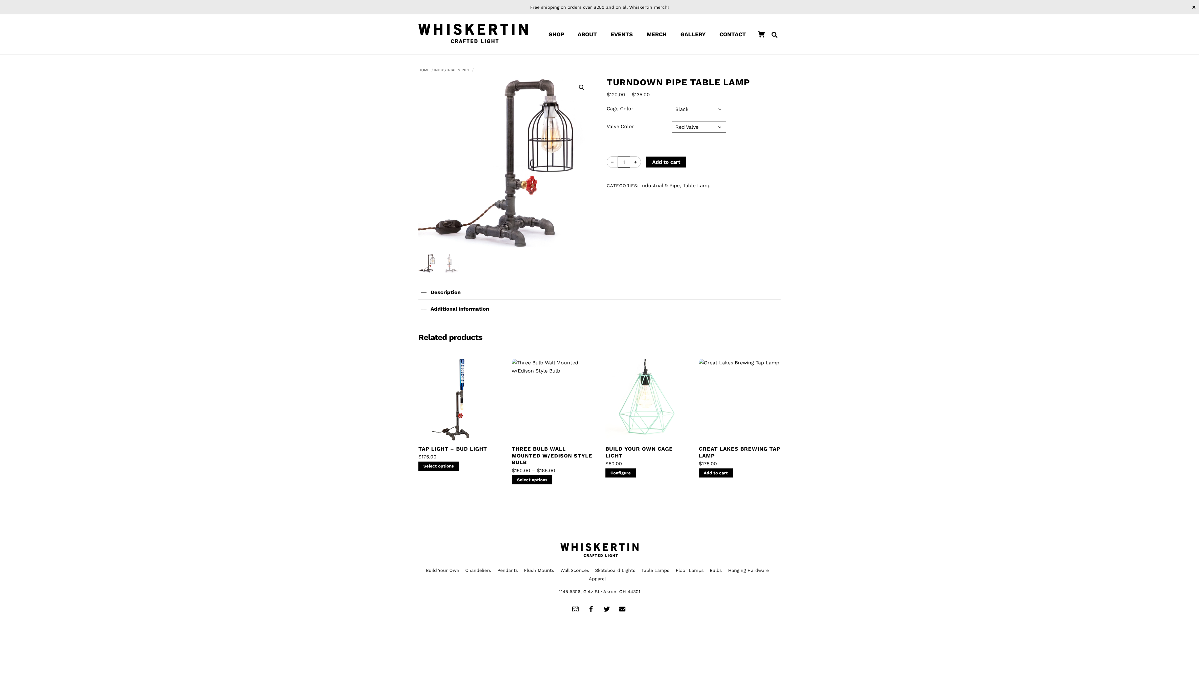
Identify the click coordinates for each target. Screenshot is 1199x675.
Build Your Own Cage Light (639, 452)
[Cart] (761, 34)
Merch (657, 34)
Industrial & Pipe (452, 70)
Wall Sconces (574, 570)
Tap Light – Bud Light (452, 449)
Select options (438, 465)
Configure (620, 472)
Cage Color (620, 109)
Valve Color (620, 126)
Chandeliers (478, 570)
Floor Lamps (690, 570)
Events (622, 34)
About (587, 34)
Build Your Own (442, 570)
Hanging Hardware (748, 570)
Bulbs (716, 570)
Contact (732, 34)
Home (424, 70)
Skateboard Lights (615, 570)
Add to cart (666, 162)
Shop (556, 34)
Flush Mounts (539, 570)
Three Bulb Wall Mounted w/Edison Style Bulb (552, 456)
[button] (581, 87)
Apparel (597, 578)
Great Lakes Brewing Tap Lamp (739, 452)
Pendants (507, 570)
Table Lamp (697, 185)
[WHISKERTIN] (473, 34)
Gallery (693, 34)
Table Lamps (655, 570)
